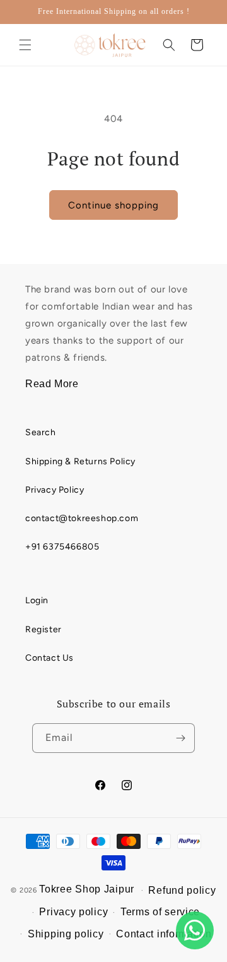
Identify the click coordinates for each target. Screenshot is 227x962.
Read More (51, 383)
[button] (25, 45)
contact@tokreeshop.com (81, 518)
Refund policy (182, 890)
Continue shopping (113, 205)
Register (43, 629)
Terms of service (160, 911)
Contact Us (49, 657)
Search (40, 432)
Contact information (163, 934)
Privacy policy (73, 911)
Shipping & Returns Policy (80, 461)
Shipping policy (66, 934)
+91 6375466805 (62, 546)
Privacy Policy (54, 489)
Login (37, 600)
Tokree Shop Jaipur (86, 889)
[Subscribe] (180, 738)
